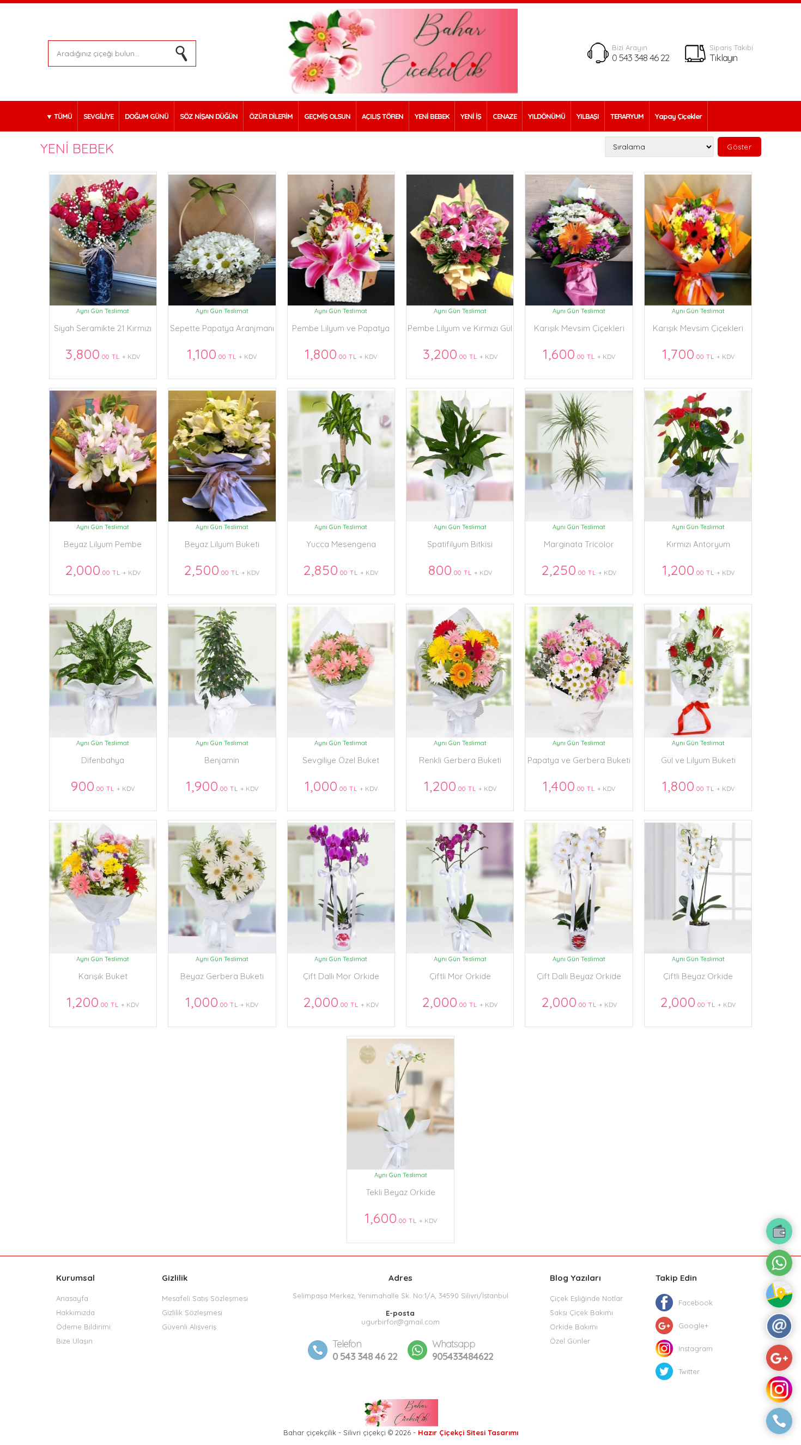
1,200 (698, 569)
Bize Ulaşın (74, 1340)
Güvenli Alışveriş (189, 1326)
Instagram (695, 1348)
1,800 (341, 353)
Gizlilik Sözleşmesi (192, 1312)
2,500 (221, 569)
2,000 (103, 569)
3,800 (102, 353)
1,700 (698, 353)
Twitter (689, 1371)
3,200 (460, 353)
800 (460, 569)
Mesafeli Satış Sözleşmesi (205, 1298)
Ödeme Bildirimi (83, 1326)
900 (103, 785)
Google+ (693, 1325)
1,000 (341, 785)
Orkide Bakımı (574, 1326)
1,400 (579, 785)
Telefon (346, 1344)
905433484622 (462, 1350)
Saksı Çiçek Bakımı (581, 1312)
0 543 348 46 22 (640, 57)
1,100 (222, 353)
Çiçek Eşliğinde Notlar (586, 1298)
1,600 (579, 353)
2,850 (341, 569)
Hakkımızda (75, 1312)
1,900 (222, 785)
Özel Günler (570, 1340)
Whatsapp (453, 1344)
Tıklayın (723, 57)
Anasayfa (72, 1298)
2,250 (579, 569)
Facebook (695, 1302)
